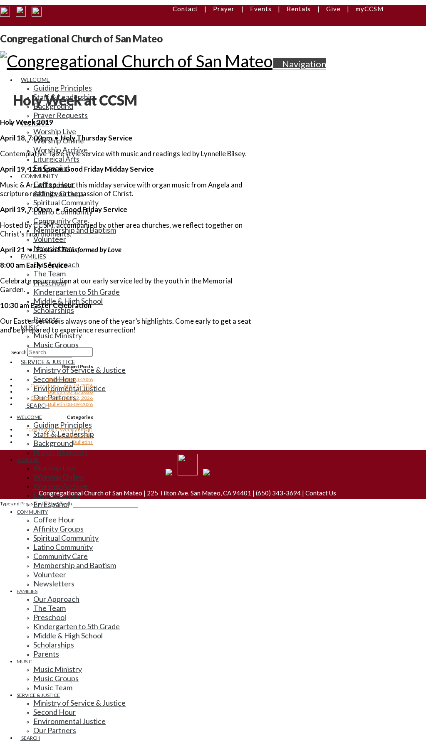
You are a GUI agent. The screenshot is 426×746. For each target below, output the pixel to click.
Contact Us (320, 493)
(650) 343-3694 (278, 493)
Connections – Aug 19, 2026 (61, 385)
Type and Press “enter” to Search (36, 503)
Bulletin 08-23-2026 (70, 379)
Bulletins (83, 442)
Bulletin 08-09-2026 (70, 404)
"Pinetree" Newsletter (68, 436)
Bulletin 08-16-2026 (70, 392)
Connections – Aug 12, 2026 (61, 398)
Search (19, 352)
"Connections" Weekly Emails (59, 429)
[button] (299, 63)
